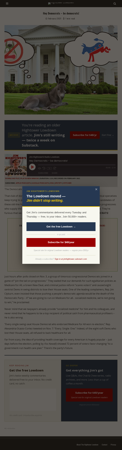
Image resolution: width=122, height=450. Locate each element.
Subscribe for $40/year (61, 242)
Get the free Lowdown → (61, 226)
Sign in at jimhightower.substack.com (71, 259)
